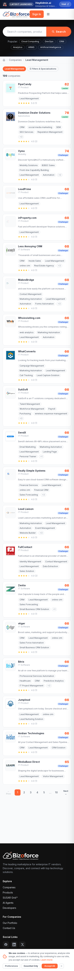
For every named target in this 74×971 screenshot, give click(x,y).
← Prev (8, 792)
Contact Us (9, 928)
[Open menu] (48, 14)
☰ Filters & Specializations (43, 68)
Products (8, 892)
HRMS (31, 47)
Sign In (36, 14)
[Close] (61, 966)
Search (61, 31)
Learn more (46, 960)
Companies (15, 59)
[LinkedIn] (14, 944)
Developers (9, 907)
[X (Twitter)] (22, 944)
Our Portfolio (10, 922)
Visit (63, 4)
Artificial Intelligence (50, 47)
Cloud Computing (30, 41)
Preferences (11, 966)
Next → (65, 792)
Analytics (17, 47)
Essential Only (31, 966)
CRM (61, 41)
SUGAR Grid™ (10, 897)
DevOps (49, 41)
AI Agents (8, 902)
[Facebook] (6, 944)
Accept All (49, 966)
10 (56, 792)
